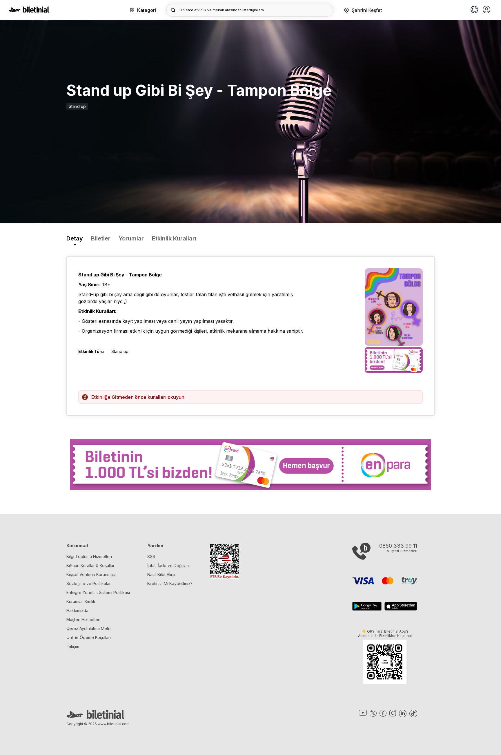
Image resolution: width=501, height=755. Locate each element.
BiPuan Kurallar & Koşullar (90, 565)
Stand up (77, 106)
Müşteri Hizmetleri (83, 619)
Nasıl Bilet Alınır (161, 574)
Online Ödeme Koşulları (88, 637)
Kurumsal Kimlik (80, 601)
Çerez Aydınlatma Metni (88, 628)
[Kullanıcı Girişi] (486, 10)
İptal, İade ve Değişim (168, 565)
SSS (151, 556)
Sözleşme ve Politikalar (88, 583)
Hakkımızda (77, 610)
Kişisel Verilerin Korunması (91, 574)
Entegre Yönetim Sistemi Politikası (98, 592)
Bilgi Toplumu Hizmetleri (89, 556)
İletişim (72, 646)
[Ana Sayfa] (29, 11)
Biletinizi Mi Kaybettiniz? (170, 583)
